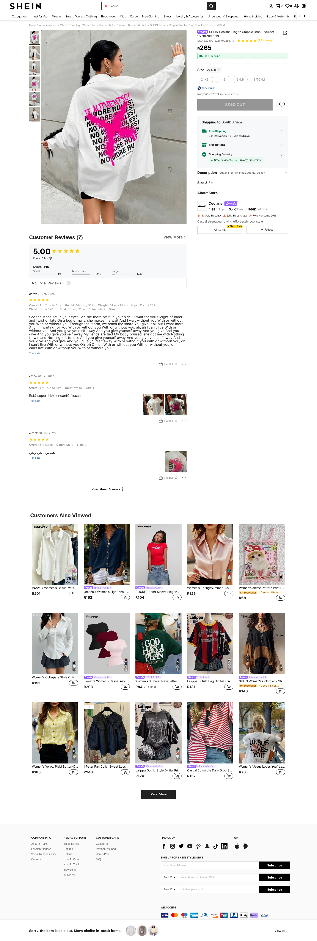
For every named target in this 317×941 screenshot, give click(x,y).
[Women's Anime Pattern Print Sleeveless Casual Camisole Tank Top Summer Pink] (262, 554)
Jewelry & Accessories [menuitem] (189, 16)
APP (236, 838)
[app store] (237, 848)
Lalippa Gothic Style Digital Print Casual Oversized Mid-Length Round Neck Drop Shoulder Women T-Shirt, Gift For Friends (158, 770)
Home (32, 25)
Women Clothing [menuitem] (86, 16)
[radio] (205, 79)
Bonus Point (103, 854)
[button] (296, 6)
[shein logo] (25, 6)
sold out (235, 104)
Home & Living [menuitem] (253, 16)
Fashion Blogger (41, 849)
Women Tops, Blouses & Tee (99, 25)
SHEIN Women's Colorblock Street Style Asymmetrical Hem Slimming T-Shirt (262, 681)
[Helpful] (160, 364)
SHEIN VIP (70, 874)
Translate (34, 353)
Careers (36, 859)
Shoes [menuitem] (167, 16)
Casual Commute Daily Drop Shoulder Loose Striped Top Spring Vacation (210, 770)
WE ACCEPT (168, 907)
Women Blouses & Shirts (133, 25)
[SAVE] (282, 105)
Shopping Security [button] (220, 154)
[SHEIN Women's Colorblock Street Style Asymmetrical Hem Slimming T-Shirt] (262, 643)
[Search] (211, 6)
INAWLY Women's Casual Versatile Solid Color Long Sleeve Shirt (55, 588)
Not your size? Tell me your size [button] (216, 94)
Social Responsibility (43, 854)
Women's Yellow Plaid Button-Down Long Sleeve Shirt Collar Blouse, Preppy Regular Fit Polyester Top (55, 766)
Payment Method (106, 849)
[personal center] (270, 6)
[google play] (245, 848)
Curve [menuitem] (134, 16)
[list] (195, 846)
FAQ (98, 859)
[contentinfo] (225, 915)
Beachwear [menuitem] (108, 16)
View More (159, 794)
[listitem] (55, 565)
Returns (68, 849)
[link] (279, 5)
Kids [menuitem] (123, 16)
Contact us (102, 843)
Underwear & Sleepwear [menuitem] (224, 16)
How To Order (72, 859)
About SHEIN (39, 843)
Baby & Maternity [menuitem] (278, 16)
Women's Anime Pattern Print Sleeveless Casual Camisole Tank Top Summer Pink (262, 588)
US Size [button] (212, 69)
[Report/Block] (184, 364)
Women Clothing (70, 25)
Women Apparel (48, 25)
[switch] (67, 283)
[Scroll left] (299, 16)
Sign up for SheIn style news (182, 857)
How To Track (72, 864)
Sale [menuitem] (68, 16)
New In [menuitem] (56, 16)
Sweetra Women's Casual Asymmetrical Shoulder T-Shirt (107, 681)
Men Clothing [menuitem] (150, 16)
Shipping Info (71, 843)
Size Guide (70, 869)
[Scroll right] (304, 16)
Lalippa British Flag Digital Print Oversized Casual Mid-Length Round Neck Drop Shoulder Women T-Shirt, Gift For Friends (210, 681)
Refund (68, 854)
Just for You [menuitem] (40, 16)
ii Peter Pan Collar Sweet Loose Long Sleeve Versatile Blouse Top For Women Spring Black (107, 766)
